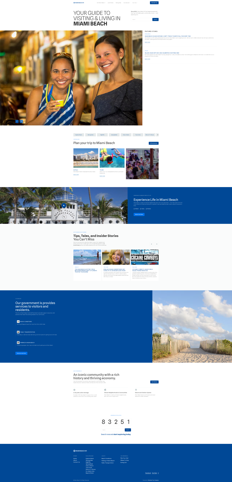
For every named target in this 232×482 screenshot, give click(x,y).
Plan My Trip (154, 2)
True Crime (106, 267)
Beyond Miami (90, 473)
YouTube (154, 473)
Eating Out (124, 462)
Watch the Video (139, 214)
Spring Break (147, 33)
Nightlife (88, 462)
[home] (78, 3)
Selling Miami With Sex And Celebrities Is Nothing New (162, 53)
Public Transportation (27, 332)
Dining (130, 151)
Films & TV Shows (91, 469)
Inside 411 (77, 267)
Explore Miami (90, 458)
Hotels (75, 170)
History (146, 50)
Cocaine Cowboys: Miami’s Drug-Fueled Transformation (142, 270)
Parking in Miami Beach (27, 342)
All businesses (153, 143)
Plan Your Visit (124, 458)
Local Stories (110, 2)
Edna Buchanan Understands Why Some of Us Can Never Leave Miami (114, 270)
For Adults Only (90, 471)
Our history (154, 382)
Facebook (148, 473)
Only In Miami (89, 465)
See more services (21, 353)
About (75, 460)
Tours (102, 170)
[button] (101, 2)
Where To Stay (125, 460)
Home (75, 458)
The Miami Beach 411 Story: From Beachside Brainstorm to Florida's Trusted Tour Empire (86, 271)
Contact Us (76, 462)
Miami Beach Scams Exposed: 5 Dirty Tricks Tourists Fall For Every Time (168, 36)
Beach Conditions (26, 321)
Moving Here (118, 2)
